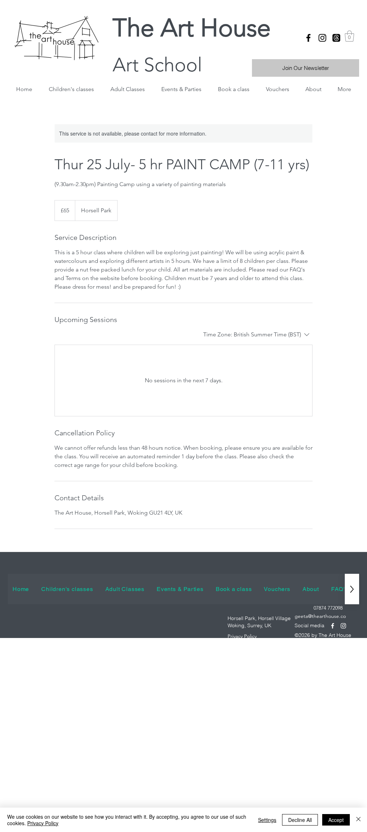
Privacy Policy (42, 823)
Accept (336, 819)
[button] (349, 36)
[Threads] (336, 38)
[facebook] (308, 38)
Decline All (300, 819)
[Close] (358, 819)
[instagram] (322, 38)
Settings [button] (267, 819)
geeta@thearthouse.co (320, 616)
